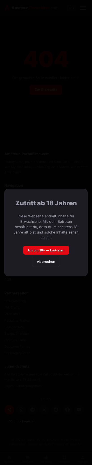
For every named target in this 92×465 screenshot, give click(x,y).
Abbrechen (46, 261)
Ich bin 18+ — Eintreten (46, 250)
